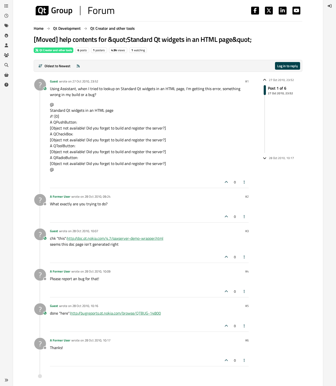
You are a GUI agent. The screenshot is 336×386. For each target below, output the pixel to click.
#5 (247, 305)
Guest (54, 81)
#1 (247, 81)
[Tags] (6, 26)
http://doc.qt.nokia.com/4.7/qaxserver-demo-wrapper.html (115, 238)
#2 (247, 196)
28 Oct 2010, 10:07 (85, 230)
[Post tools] (244, 182)
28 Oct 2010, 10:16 (85, 305)
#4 (247, 271)
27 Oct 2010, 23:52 (85, 81)
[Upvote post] (226, 182)
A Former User (60, 196)
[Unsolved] (6, 85)
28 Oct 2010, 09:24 (97, 196)
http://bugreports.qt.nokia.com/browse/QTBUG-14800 (115, 313)
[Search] (6, 65)
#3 (247, 230)
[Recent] (6, 16)
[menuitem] (329, 6)
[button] (6, 380)
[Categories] (6, 6)
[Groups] (6, 55)
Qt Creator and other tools (55, 50)
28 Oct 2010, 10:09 (97, 271)
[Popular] (6, 35)
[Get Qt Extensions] (6, 75)
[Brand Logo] (75, 10)
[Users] (6, 45)
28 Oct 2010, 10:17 (97, 340)
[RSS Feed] (78, 66)
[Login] (329, 6)
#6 (247, 340)
